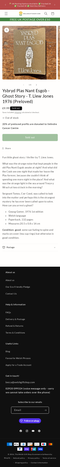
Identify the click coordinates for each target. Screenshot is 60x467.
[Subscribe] (45, 410)
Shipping (18, 112)
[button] (6, 13)
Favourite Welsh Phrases (18, 358)
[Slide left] (24, 85)
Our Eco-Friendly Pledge (18, 287)
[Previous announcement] (5, 5)
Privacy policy (34, 458)
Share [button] (8, 148)
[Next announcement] (55, 5)
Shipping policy (21, 463)
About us (10, 280)
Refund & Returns (14, 326)
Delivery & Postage (15, 319)
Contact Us (11, 293)
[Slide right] (36, 85)
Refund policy (19, 458)
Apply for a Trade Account (19, 365)
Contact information (39, 463)
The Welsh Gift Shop (23, 454)
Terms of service (49, 458)
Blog (8, 351)
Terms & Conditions (15, 332)
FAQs (8, 312)
